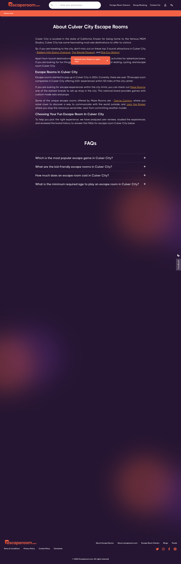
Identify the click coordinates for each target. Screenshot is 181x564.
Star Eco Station (110, 52)
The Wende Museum (83, 52)
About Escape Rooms (105, 543)
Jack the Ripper (135, 104)
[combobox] (75, 5)
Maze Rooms (137, 87)
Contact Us (155, 5)
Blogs (165, 543)
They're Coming (123, 100)
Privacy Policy (29, 549)
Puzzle (174, 543)
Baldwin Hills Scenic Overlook (54, 52)
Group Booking (140, 5)
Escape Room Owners (120, 5)
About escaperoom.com (127, 543)
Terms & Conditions (12, 549)
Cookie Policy (44, 549)
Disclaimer (58, 549)
